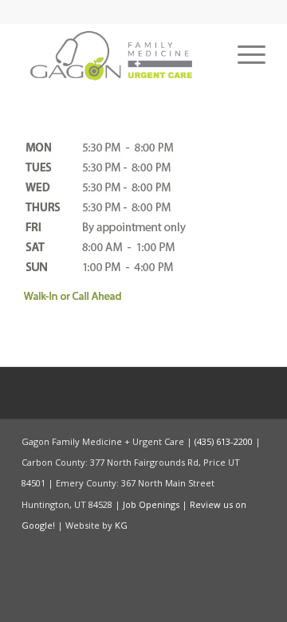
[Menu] (243, 55)
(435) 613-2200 (224, 441)
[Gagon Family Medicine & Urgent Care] (119, 55)
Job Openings (151, 504)
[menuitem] (243, 55)
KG (121, 525)
